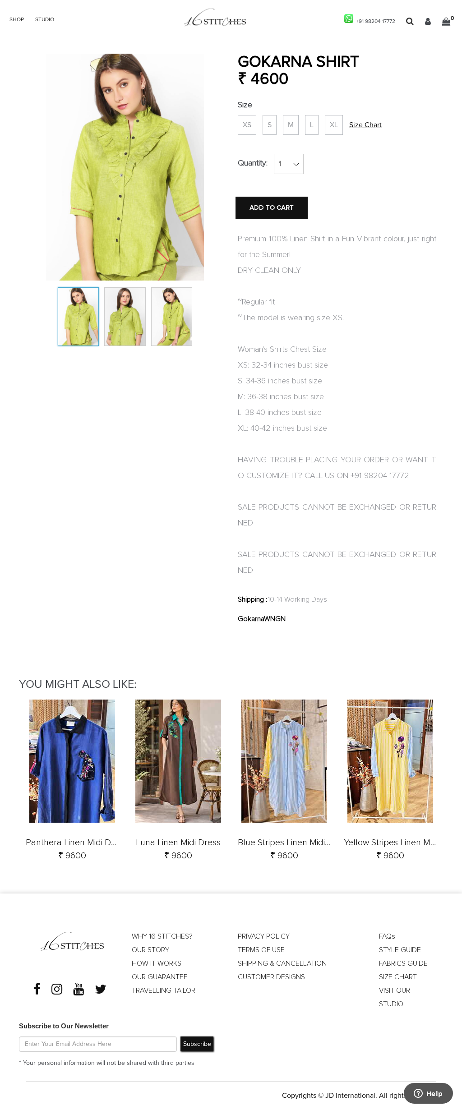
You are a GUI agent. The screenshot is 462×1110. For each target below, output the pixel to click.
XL (334, 125)
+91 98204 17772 (374, 21)
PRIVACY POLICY (264, 936)
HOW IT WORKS (156, 963)
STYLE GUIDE (400, 949)
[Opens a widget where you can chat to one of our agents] (428, 1094)
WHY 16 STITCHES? (162, 936)
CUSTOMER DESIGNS (271, 977)
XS (247, 125)
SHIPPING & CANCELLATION (282, 963)
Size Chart (365, 125)
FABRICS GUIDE (403, 963)
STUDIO (44, 20)
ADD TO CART (271, 207)
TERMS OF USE (261, 949)
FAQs (387, 936)
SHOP (16, 20)
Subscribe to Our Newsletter (64, 1026)
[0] (446, 21)
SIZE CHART (398, 977)
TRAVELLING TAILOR (163, 990)
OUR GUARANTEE (160, 977)
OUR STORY (150, 949)
